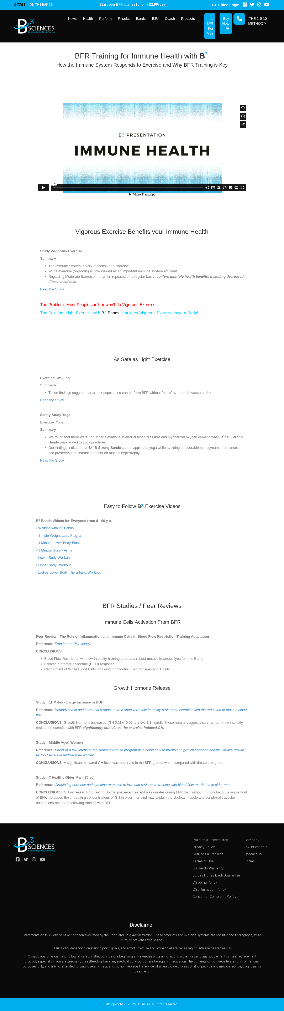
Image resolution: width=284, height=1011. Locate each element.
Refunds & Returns (208, 854)
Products (188, 19)
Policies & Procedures (210, 839)
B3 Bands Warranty (208, 868)
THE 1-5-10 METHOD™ (257, 21)
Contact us (253, 854)
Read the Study (52, 289)
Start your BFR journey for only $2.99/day (132, 4)
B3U (155, 19)
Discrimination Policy (209, 889)
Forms (250, 861)
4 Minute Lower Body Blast (59, 543)
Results (124, 19)
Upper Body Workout (54, 565)
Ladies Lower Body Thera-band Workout (69, 572)
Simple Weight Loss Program (61, 536)
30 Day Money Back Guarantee (216, 875)
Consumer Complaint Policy (214, 896)
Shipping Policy (205, 882)
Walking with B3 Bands (56, 528)
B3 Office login (256, 846)
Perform (105, 19)
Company (252, 839)
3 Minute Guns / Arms (55, 550)
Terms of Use (203, 861)
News (72, 19)
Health (88, 19)
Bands (141, 19)
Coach (170, 19)
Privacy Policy (204, 846)
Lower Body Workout (54, 558)
